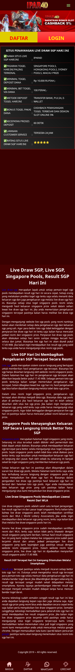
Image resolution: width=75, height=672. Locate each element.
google (5, 634)
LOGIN (56, 38)
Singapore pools (10, 439)
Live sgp (6, 365)
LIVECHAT (65, 669)
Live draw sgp (10, 289)
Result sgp (7, 569)
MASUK (9, 669)
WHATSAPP (47, 669)
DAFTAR (19, 38)
